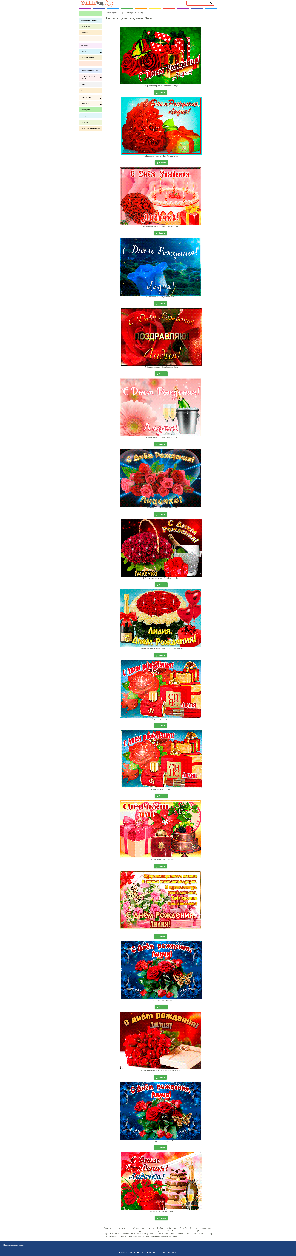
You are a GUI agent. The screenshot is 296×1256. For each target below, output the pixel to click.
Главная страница (112, 13)
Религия (83, 91)
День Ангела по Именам (88, 57)
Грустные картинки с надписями (90, 128)
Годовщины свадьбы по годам (89, 70)
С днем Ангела (85, 64)
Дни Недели (84, 45)
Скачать (162, 92)
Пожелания (84, 32)
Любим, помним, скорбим (88, 116)
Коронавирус (84, 122)
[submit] (211, 2)
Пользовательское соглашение (13, 1245)
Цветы (83, 85)
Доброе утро (84, 14)
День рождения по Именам (89, 20)
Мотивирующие (85, 110)
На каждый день (85, 26)
